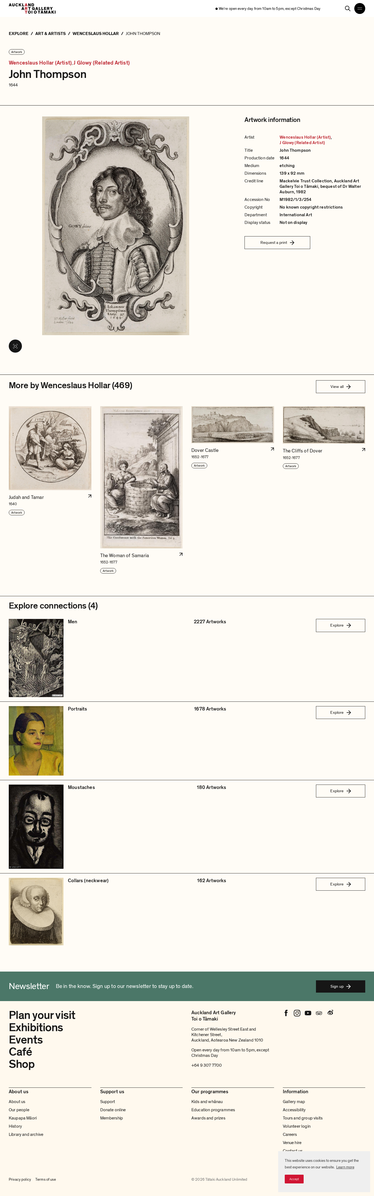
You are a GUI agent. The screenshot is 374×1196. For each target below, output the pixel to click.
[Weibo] (330, 1013)
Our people (19, 1110)
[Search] (347, 8)
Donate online (113, 1110)
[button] (50, 490)
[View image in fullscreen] (15, 346)
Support (107, 1102)
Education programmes (213, 1110)
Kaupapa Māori (23, 1118)
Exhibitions (36, 1027)
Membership (111, 1118)
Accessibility (294, 1110)
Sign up (337, 986)
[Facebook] (286, 1013)
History (15, 1126)
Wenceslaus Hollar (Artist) (40, 63)
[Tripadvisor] (319, 1013)
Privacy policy (20, 1179)
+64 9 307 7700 (206, 1065)
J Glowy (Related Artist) (101, 63)
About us (17, 1102)
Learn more (345, 1167)
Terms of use (45, 1179)
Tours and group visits (303, 1118)
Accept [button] (294, 1179)
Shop (22, 1064)
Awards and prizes (208, 1118)
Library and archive (26, 1134)
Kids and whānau (207, 1102)
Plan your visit (42, 1015)
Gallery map (294, 1102)
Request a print (273, 242)
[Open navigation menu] (359, 8)
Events (26, 1040)
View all (337, 386)
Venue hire (292, 1143)
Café (20, 1052)
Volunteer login (296, 1126)
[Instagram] (297, 1013)
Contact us (293, 1151)
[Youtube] (308, 1013)
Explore (337, 625)
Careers (290, 1134)
